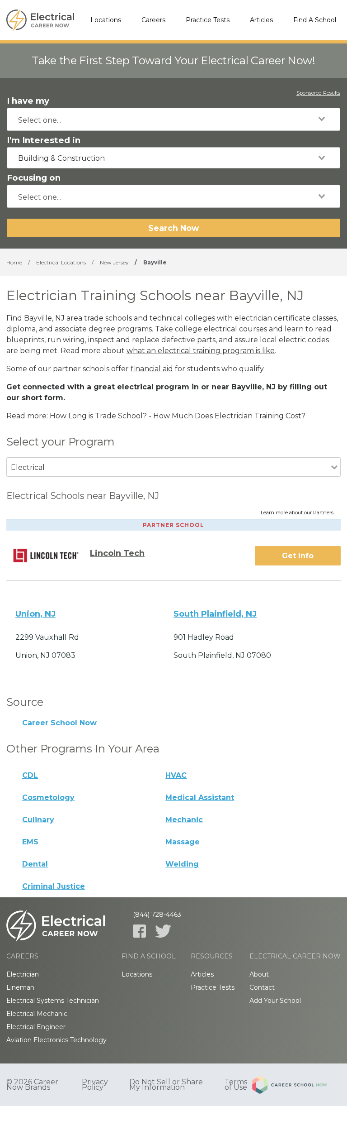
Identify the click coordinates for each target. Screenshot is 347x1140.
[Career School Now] (296, 1085)
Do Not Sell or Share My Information (166, 1084)
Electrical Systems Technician (52, 1000)
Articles (261, 20)
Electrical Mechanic (36, 1014)
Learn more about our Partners (297, 513)
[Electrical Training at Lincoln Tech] (51, 555)
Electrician (22, 974)
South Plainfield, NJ (215, 614)
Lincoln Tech (117, 553)
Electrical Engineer (36, 1027)
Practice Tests (208, 20)
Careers (153, 20)
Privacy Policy (95, 1084)
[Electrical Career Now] (40, 20)
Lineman (20, 987)
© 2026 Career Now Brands (32, 1084)
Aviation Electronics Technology (56, 1040)
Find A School (314, 20)
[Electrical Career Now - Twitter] (163, 931)
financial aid (152, 368)
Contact (262, 987)
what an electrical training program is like (201, 350)
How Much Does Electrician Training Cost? (229, 416)
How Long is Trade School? (98, 416)
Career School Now (59, 722)
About (259, 974)
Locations (105, 20)
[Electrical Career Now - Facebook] (139, 931)
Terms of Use (236, 1084)
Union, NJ (35, 614)
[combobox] (173, 119)
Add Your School (275, 1000)
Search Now (173, 228)
